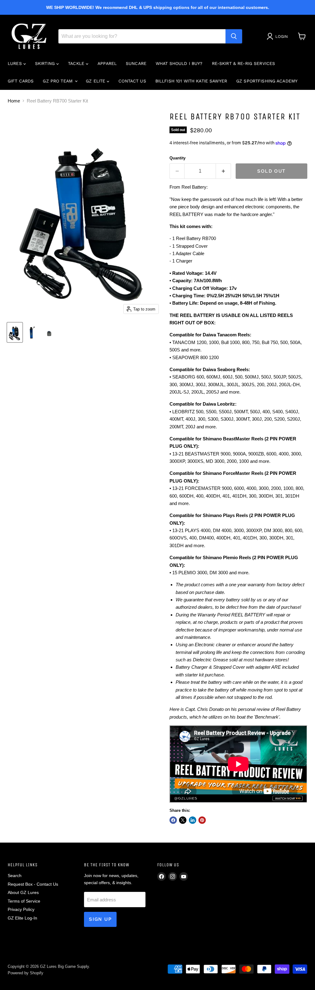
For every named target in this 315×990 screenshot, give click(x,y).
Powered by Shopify (25, 973)
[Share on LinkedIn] (192, 820)
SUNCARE (136, 63)
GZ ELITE (96, 80)
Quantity (177, 158)
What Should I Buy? (179, 63)
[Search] (233, 36)
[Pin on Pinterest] (202, 820)
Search (15, 875)
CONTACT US (132, 80)
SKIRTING (45, 63)
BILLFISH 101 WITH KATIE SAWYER (191, 80)
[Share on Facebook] (173, 820)
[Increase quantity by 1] (223, 171)
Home (14, 100)
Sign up (100, 919)
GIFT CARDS (21, 80)
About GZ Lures (23, 892)
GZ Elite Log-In (22, 918)
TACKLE (77, 63)
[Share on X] (182, 820)
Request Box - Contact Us (33, 884)
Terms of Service (24, 901)
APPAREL (107, 63)
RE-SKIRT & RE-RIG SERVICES (243, 63)
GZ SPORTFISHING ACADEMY (266, 80)
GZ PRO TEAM (58, 80)
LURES (15, 63)
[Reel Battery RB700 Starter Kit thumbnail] (14, 332)
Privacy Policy (21, 909)
